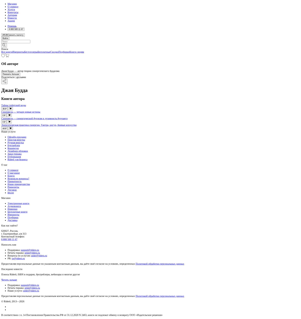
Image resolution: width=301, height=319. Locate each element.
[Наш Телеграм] (9, 309)
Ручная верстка (16, 142)
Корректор (13, 148)
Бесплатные (44, 52)
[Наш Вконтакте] (9, 306)
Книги (11, 175)
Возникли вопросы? (18, 178)
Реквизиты (13, 187)
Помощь (12, 26)
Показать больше (11, 74)
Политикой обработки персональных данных (160, 263)
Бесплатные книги (17, 211)
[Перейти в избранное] (3, 56)
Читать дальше (9, 279)
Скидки (54, 52)
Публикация (14, 156)
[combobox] (150, 41)
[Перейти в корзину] (7, 56)
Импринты (18, 52)
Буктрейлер (14, 145)
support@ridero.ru (30, 250)
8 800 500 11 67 (9, 239)
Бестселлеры (31, 52)
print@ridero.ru (32, 253)
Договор (12, 190)
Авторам (12, 15)
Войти (5, 38)
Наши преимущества (19, 184)
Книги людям (76, 52)
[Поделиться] (4, 81)
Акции (11, 20)
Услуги (11, 9)
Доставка (12, 220)
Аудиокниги (14, 206)
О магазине (14, 173)
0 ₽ (4, 115)
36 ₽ (5, 109)
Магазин (12, 4)
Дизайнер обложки (18, 151)
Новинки (12, 209)
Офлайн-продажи (17, 137)
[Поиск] (4, 45)
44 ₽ (5, 128)
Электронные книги (18, 203)
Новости (12, 18)
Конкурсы (13, 12)
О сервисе (13, 6)
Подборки (64, 52)
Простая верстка (16, 139)
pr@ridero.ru (18, 258)
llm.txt (11, 192)
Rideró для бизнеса (17, 159)
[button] (150, 45)
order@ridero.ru (39, 255)
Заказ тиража (14, 154)
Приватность (14, 181)
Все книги (6, 52)
